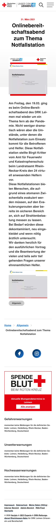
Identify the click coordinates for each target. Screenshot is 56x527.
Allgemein (16, 303)
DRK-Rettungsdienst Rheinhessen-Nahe (26, 517)
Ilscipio (14, 515)
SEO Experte (26, 515)
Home (7, 325)
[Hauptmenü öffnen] (50, 5)
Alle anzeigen (28, 406)
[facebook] (19, 353)
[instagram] (36, 353)
